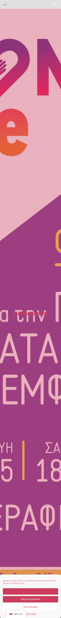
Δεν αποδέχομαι (30, 599)
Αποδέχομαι (30, 591)
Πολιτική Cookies (29, 614)
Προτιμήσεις (30, 607)
